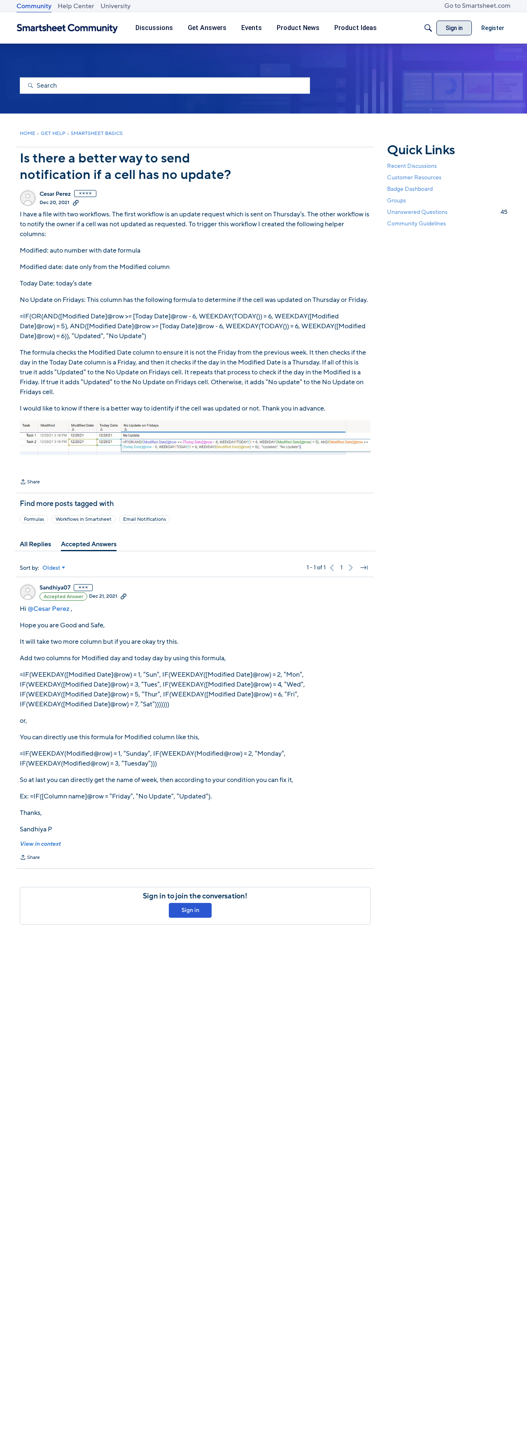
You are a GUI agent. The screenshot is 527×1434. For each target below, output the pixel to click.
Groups (396, 200)
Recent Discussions (412, 166)
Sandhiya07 (55, 588)
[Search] (428, 28)
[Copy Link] (76, 202)
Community (33, 6)
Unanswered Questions (447, 212)
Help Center (76, 6)
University (115, 6)
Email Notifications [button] (144, 519)
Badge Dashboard (410, 189)
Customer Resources (414, 177)
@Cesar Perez (49, 608)
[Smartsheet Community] (67, 28)
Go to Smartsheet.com (477, 5)
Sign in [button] (190, 910)
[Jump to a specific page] (364, 567)
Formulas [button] (34, 519)
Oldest (51, 568)
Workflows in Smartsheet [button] (84, 519)
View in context (40, 844)
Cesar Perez (55, 194)
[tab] (35, 544)
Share (30, 482)
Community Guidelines (416, 224)
